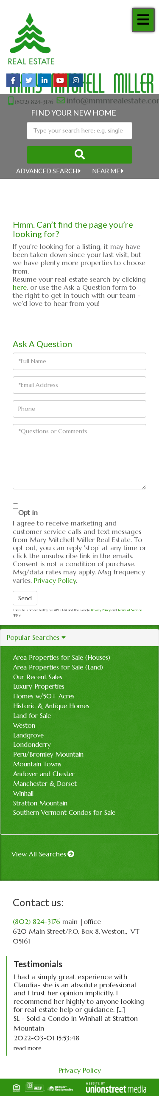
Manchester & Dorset (45, 784)
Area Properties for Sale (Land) (58, 667)
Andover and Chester (44, 774)
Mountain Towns (37, 764)
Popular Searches (33, 637)
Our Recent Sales (37, 677)
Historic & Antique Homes (51, 706)
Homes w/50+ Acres (44, 696)
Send (25, 598)
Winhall (23, 793)
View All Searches (38, 854)
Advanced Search (46, 171)
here (20, 287)
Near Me (106, 171)
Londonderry (32, 744)
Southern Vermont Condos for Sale (64, 812)
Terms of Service (129, 610)
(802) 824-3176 (36, 921)
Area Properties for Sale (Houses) (61, 657)
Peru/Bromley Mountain (48, 754)
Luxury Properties (38, 686)
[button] (79, 155)
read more (28, 1048)
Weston (24, 725)
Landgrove (28, 735)
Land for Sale (32, 716)
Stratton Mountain (40, 803)
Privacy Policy (55, 580)
